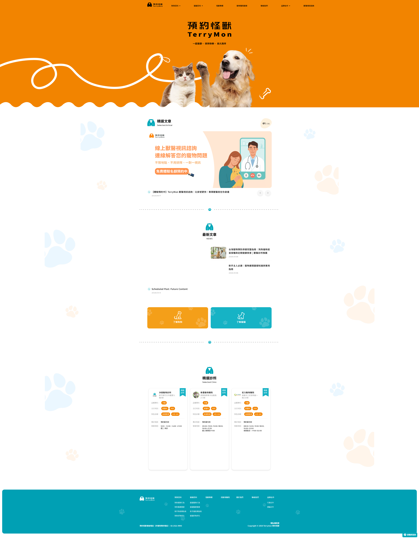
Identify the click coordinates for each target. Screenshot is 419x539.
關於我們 (239, 497)
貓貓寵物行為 (195, 503)
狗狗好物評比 (180, 516)
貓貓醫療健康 (195, 507)
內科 (172, 408)
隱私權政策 (274, 523)
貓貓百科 (193, 497)
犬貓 (164, 403)
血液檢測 (165, 414)
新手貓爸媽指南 (196, 511)
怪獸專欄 (209, 497)
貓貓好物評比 (195, 516)
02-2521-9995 (176, 525)
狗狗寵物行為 (180, 503)
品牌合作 (270, 497)
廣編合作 (270, 507)
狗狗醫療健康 (180, 507)
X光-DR (175, 414)
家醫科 (164, 408)
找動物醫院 (225, 497)
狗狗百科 (178, 497)
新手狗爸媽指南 (180, 511)
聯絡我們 (255, 497)
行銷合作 (270, 503)
